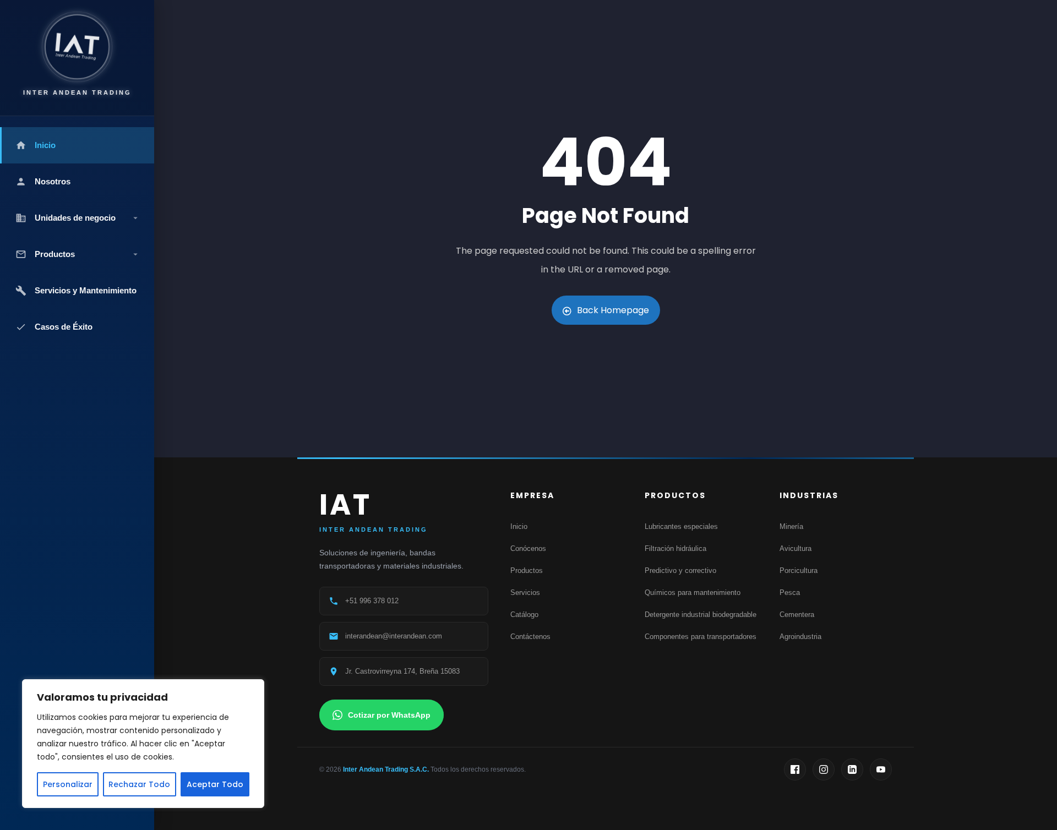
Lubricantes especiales (681, 526)
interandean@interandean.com (393, 636)
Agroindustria (800, 636)
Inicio (518, 526)
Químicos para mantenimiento (692, 592)
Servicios (525, 592)
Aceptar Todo (215, 784)
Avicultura (795, 548)
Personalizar (67, 784)
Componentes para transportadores (700, 636)
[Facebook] (795, 769)
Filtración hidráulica (675, 548)
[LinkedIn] (852, 769)
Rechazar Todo (139, 784)
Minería (791, 526)
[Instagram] (824, 769)
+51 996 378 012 (372, 601)
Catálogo (524, 614)
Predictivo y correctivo (680, 570)
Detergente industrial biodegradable (700, 614)
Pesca (790, 592)
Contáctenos (530, 636)
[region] (143, 743)
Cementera (797, 614)
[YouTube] (881, 769)
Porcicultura (799, 570)
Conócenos (528, 548)
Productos (526, 570)
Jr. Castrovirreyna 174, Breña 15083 (402, 671)
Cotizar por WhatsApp (389, 715)
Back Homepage (613, 310)
